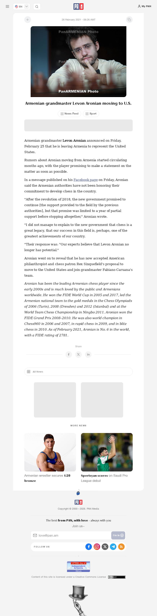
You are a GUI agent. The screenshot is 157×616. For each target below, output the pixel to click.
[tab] (99, 73)
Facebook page (86, 180)
